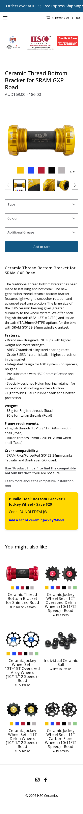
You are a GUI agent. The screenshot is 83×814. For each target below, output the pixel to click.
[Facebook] (46, 780)
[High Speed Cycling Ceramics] (41, 42)
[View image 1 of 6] (19, 185)
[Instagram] (37, 780)
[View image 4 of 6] (63, 185)
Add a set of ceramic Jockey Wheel (36, 520)
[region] (41, 6)
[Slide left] (8, 185)
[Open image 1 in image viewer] (41, 140)
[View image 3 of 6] (49, 185)
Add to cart (41, 247)
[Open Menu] (5, 18)
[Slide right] (75, 185)
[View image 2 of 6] (34, 185)
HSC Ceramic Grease (52, 374)
